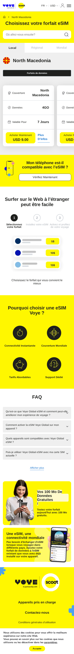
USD (52, 5)
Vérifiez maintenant (45, 177)
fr (43, 5)
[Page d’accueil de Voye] (14, 6)
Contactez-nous (37, 612)
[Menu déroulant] (69, 6)
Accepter (37, 648)
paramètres (50, 642)
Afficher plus (37, 468)
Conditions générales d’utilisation (37, 622)
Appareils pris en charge (37, 602)
